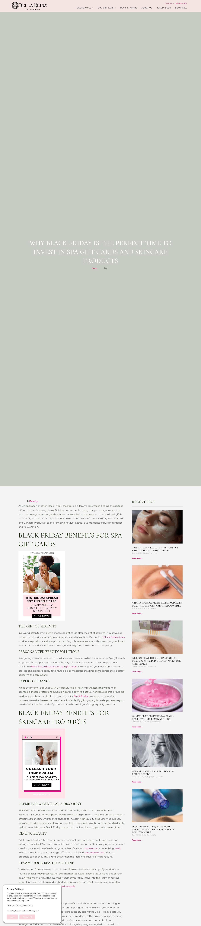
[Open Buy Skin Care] (115, 8)
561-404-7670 (181, 3)
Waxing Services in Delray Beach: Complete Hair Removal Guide (153, 718)
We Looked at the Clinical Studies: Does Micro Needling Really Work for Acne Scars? (156, 660)
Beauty (33, 501)
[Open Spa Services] (93, 8)
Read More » (137, 558)
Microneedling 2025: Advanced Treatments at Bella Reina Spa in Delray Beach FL (153, 829)
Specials (169, 3)
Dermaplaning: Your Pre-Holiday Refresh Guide (153, 773)
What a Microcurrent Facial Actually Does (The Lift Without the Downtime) (157, 604)
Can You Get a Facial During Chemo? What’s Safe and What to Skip (155, 549)
